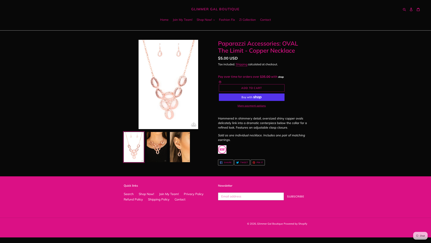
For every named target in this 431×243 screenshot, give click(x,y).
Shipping (241, 64)
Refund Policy (133, 199)
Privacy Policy (194, 194)
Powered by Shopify (295, 223)
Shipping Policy (159, 199)
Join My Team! (169, 194)
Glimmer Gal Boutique (215, 9)
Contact (180, 199)
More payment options (252, 105)
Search (129, 194)
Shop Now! (146, 194)
